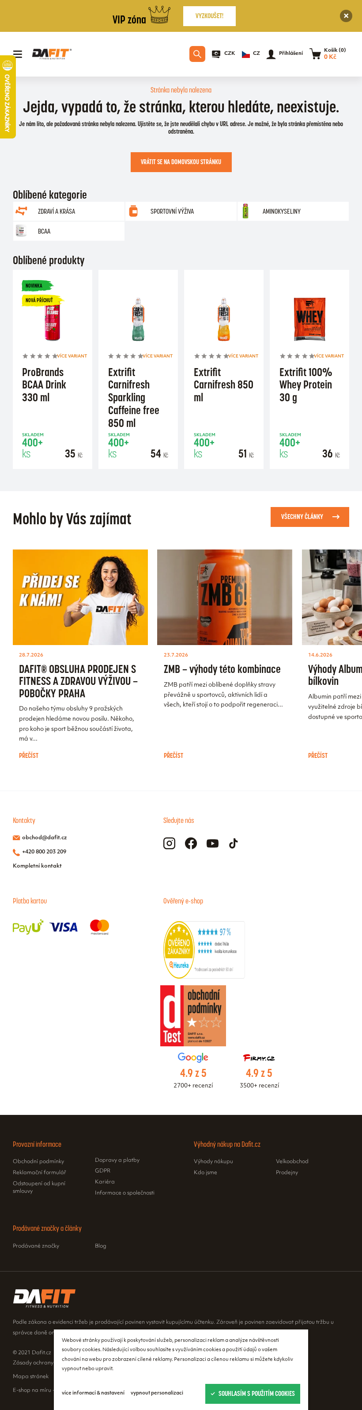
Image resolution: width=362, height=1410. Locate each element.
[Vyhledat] (197, 54)
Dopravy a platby (117, 1160)
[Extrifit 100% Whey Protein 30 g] (309, 320)
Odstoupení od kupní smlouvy (39, 1188)
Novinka (34, 285)
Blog (100, 1246)
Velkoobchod (292, 1161)
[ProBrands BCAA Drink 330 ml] (52, 320)
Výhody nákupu (213, 1161)
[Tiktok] (234, 843)
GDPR (102, 1171)
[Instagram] (169, 843)
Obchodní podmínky (38, 1161)
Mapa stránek (31, 1376)
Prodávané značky (36, 1246)
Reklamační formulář (39, 1173)
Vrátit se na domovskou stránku (181, 162)
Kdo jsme (205, 1173)
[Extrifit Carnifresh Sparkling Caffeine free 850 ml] (137, 320)
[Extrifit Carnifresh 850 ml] (223, 320)
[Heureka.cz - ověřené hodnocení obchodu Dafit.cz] (204, 977)
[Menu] (18, 54)
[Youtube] (213, 843)
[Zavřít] (346, 16)
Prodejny (287, 1173)
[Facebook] (191, 843)
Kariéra (105, 1182)
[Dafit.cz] (52, 54)
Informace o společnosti (125, 1193)
